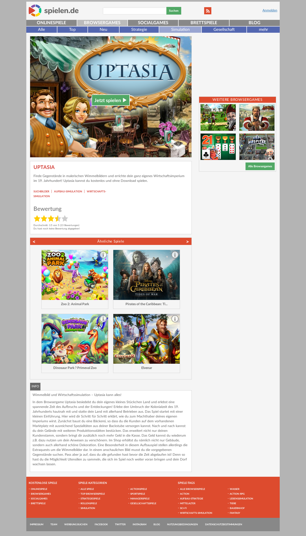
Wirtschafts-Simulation (196, 513)
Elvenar (146, 368)
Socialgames (153, 23)
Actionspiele (138, 489)
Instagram (139, 524)
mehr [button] (263, 29)
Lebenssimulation (241, 499)
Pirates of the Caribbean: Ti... (147, 304)
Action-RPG (237, 494)
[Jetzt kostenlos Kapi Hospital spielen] (257, 146)
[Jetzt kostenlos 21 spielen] (218, 146)
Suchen (174, 10)
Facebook (101, 524)
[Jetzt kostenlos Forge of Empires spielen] (257, 117)
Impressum (36, 524)
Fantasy (235, 513)
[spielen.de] (54, 10)
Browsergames (102, 23)
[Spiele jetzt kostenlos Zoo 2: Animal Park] (75, 275)
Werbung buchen (75, 524)
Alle (41, 29)
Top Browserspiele (93, 494)
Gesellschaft (224, 29)
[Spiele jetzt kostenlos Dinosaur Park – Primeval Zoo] (75, 339)
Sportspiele (137, 494)
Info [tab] (35, 386)
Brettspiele (204, 23)
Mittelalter (187, 503)
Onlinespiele (51, 23)
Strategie (139, 29)
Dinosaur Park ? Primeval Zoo (75, 368)
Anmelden (269, 10)
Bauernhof (237, 508)
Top (72, 29)
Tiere (233, 503)
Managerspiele (140, 499)
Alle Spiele (87, 489)
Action (184, 494)
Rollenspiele (89, 503)
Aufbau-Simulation (68, 191)
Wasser (234, 489)
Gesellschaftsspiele (143, 503)
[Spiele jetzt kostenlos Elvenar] (146, 339)
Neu (103, 29)
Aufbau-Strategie (191, 499)
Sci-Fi (183, 508)
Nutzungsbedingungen (182, 524)
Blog (254, 23)
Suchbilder (41, 191)
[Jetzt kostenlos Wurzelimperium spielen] (218, 117)
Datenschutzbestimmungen (223, 524)
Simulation (180, 29)
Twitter (120, 524)
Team (53, 524)
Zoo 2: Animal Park (75, 304)
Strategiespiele (90, 499)
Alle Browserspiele (192, 489)
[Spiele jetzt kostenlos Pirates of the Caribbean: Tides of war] (146, 275)
